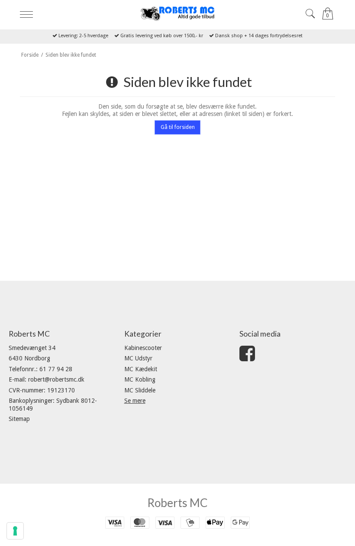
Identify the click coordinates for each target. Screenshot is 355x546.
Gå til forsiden (178, 127)
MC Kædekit (140, 369)
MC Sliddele (139, 390)
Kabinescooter (143, 347)
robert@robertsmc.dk (56, 379)
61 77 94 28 (55, 369)
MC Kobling (139, 379)
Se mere (134, 400)
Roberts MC (177, 503)
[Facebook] (247, 357)
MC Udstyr (138, 358)
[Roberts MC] (177, 13)
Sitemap (19, 418)
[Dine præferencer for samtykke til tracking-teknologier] (15, 531)
